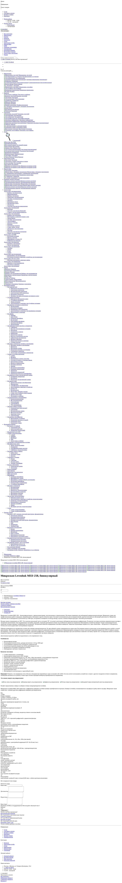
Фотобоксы (14, 378)
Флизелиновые (15, 324)
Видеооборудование (9, 51)
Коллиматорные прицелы (18, 517)
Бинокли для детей (21, 96)
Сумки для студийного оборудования (21, 393)
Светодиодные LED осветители (20, 293)
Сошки (9, 252)
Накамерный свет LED (13, 432)
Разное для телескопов (13, 233)
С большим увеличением (27, 106)
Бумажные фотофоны (17, 318)
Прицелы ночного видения (29, 187)
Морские (13, 102)
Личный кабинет (9, 856)
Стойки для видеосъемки (14, 433)
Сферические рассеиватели (18, 337)
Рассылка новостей (9, 860)
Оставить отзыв (5, 582)
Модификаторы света (13, 444)
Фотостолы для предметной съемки (21, 379)
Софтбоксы (14, 327)
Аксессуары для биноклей (11, 207)
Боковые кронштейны (17, 530)
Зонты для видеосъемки (17, 445)
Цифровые (15, 81)
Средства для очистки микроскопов (17, 206)
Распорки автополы (16, 364)
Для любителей (18, 117)
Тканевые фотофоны (16, 322)
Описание (7, 609)
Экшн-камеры (18, 279)
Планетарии (16, 270)
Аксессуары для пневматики (12, 261)
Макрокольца (14, 384)
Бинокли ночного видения (28, 181)
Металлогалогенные (16, 412)
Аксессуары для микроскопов (12, 191)
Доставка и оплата (9, 13)
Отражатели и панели (17, 331)
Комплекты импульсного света (19, 299)
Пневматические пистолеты (19, 541)
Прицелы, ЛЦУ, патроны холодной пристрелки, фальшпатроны (25, 514)
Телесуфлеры (11, 470)
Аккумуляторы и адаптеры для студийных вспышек (25, 303)
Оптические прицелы (17, 515)
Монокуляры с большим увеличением (38, 172)
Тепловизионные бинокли (28, 182)
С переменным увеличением (30, 173)
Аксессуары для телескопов (12, 213)
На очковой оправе (21, 145)
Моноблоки (14, 532)
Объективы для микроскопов (15, 197)
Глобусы (12, 278)
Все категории (8, 34)
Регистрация (10, 25)
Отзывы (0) (7, 612)
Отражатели (14, 447)
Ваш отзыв (4, 804)
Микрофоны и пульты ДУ (14, 239)
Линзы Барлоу (11, 218)
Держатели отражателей (17, 372)
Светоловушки (15, 402)
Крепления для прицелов (14, 527)
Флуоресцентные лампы (17, 411)
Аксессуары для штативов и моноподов (22, 352)
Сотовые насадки (15, 342)
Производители (8, 837)
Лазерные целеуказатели (18, 518)
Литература (10, 204)
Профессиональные (22, 105)
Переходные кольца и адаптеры (19, 340)
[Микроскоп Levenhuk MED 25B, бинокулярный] (18, 563)
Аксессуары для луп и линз (12, 258)
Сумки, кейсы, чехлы (13, 227)
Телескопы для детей (23, 114)
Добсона (12, 124)
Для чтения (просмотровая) (29, 149)
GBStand (13, 436)
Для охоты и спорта (22, 161)
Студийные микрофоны (17, 484)
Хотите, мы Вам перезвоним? (19, 59)
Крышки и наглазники (13, 243)
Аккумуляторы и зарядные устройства (21, 387)
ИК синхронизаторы (16, 400)
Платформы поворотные (18, 376)
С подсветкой (16, 140)
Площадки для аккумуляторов (19, 500)
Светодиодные (15, 415)
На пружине (14, 320)
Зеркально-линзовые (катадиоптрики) (38, 123)
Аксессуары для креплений (12, 246)
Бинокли (6, 38)
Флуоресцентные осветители (19, 291)
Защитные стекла (15, 414)
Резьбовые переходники (17, 369)
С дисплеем (15, 85)
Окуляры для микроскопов (14, 198)
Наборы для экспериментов (29, 273)
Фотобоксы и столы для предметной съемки (19, 375)
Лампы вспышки (15, 302)
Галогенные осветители (17, 290)
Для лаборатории (20, 78)
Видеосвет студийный (13, 426)
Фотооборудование (9, 50)
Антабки (9, 248)
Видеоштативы (15, 487)
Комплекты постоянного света (19, 288)
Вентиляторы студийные (18, 418)
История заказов (8, 857)
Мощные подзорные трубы (28, 166)
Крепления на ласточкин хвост (19, 536)
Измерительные (19, 154)
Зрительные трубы (9, 42)
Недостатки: (4, 797)
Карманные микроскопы (27, 90)
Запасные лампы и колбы (14, 406)
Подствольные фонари (13, 547)
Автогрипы (14, 467)
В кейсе (12, 91)
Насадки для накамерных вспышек (20, 328)
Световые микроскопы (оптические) (36, 79)
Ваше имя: (4, 785)
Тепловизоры (8, 48)
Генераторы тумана (16, 423)
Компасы (13, 269)
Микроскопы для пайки (26, 87)
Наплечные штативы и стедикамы (20, 349)
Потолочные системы (17, 361)
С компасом (15, 176)
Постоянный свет (12, 287)
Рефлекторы (14, 333)
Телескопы (7, 40)
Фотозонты (14, 330)
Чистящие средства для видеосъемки (21, 506)
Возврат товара (8, 835)
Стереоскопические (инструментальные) (40, 82)
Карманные (15, 152)
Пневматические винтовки (18, 539)
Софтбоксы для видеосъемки (19, 450)
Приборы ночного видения (11, 179)
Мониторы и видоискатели (15, 472)
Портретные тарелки (16, 334)
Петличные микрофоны (17, 481)
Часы (10, 276)
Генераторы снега (16, 421)
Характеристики (8, 611)
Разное (6, 54)
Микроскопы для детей (25, 75)
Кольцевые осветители (17, 294)
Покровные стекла (12, 201)
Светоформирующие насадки (19, 448)
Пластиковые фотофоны (17, 321)
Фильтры (9, 224)
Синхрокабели (15, 403)
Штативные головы (16, 348)
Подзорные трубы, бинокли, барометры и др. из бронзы (23, 550)
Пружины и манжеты (13, 264)
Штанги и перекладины (17, 363)
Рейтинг (3, 807)
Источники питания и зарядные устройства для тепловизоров (24, 257)
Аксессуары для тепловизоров (12, 254)
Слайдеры (13, 460)
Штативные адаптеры (17, 493)
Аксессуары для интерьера (11, 266)
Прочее (6, 37)
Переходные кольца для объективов (21, 382)
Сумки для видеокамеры (18, 509)
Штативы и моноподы (13, 485)
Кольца (13, 529)
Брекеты (13, 455)
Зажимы (13, 366)
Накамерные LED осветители (19, 309)
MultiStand (13, 438)
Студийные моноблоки (17, 300)
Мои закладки (8, 859)
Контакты (7, 16)
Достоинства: (4, 791)
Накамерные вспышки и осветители (17, 305)
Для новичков (17, 115)
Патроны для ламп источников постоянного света (25, 296)
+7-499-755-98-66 (9, 62)
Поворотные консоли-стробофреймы (21, 373)
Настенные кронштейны (18, 367)
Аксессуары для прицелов (11, 242)
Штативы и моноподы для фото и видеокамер (20, 343)
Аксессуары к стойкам (17, 441)
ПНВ (5, 45)
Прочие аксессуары (16, 394)
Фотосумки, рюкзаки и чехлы (19, 391)
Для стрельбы (17, 163)
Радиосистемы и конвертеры (19, 482)
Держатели (14, 370)
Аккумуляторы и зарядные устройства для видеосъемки (26, 499)
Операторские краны (17, 466)
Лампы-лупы (16, 148)
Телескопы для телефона (26, 130)
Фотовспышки (15, 306)
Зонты (11, 282)
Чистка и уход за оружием (18, 545)
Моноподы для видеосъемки (19, 490)
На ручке (13, 142)
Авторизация (11, 26)
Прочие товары (8, 512)
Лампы (13, 505)
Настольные (16, 146)
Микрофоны (10, 475)
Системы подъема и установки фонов (21, 360)
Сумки (9, 508)
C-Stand (13, 435)
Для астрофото (11, 221)
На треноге (15, 164)
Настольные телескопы (25, 129)
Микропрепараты (12, 194)
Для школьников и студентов (30, 76)
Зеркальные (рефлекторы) (27, 121)
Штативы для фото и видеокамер (20, 345)
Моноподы (14, 346)
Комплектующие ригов (17, 497)
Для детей (14, 160)
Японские (14, 111)
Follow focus (14, 452)
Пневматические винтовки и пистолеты (18, 538)
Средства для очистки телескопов (16, 231)
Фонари (12, 272)
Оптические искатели (13, 225)
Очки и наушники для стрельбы (16, 548)
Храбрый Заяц (15, 526)
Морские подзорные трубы (28, 167)
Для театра (15, 97)
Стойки (13, 355)
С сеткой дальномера (23, 178)
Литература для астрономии (15, 228)
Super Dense (14, 317)
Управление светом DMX (18, 430)
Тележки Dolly (15, 461)
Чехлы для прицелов (13, 245)
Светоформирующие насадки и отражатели (19, 325)
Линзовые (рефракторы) (26, 120)
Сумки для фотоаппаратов (18, 511)
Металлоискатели (21, 281)
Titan (12, 439)
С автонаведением (21, 126)
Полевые (13, 103)
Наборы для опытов (13, 195)
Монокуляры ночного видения (32, 185)
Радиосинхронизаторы (17, 399)
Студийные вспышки (13, 297)
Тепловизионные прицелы (28, 188)
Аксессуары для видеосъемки (15, 496)
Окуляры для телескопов (14, 219)
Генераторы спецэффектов (14, 417)
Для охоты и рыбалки (24, 94)
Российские (15, 109)
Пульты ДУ (14, 388)
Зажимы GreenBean (16, 503)
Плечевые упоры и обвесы (14, 451)
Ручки (9, 251)
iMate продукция (12, 473)
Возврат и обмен (8, 14)
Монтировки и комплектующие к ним (18, 216)
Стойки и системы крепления (15, 354)
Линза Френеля (18, 157)
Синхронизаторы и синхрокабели (16, 397)
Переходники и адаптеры (18, 312)
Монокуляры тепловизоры (28, 184)
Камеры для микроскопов (14, 193)
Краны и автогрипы (13, 464)
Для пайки (15, 155)
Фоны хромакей (11, 469)
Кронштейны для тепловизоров (16, 255)
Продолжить (4, 810)
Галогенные (14, 409)
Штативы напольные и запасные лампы (18, 260)
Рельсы (13, 458)
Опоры (9, 249)
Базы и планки (15, 533)
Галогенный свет (15, 427)
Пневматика (14, 524)
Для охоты (14, 170)
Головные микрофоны (17, 476)
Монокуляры (7, 44)
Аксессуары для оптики (11, 53)
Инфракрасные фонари (13, 240)
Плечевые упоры (15, 454)
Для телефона (17, 88)
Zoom (10, 108)
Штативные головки (16, 494)
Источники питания (13, 236)
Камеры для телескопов (14, 215)
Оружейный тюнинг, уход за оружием (18, 542)
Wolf (12, 523)
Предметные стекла (12, 203)
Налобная (14, 143)
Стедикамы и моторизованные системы (18, 442)
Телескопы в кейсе (21, 127)
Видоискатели (15, 390)
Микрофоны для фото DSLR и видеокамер (23, 479)
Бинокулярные (18, 84)
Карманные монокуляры (26, 175)
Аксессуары (7, 190)
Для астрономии (19, 99)
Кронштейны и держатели (18, 502)
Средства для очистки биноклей (16, 210)
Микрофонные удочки (17, 478)
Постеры (9, 230)
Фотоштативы (15, 488)
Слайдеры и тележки (13, 457)
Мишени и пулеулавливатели (15, 263)
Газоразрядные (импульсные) (19, 408)
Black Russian (14, 521)
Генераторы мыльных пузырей (19, 420)
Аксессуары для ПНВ (10, 234)
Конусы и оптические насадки (19, 336)
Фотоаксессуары (12, 381)
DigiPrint (13, 315)
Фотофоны (10, 314)
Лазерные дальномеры (10, 47)
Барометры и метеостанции (29, 275)
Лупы (5, 41)
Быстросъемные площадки (18, 491)
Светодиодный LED (16, 429)
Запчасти (9, 200)
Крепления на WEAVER (17, 535)
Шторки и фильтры (16, 339)
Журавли (13, 357)
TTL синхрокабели (16, 405)
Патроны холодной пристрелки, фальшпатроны (24, 520)
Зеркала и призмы (12, 222)
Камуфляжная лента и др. (18, 544)
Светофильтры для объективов (19, 385)
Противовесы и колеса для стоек (20, 358)
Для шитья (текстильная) (27, 151)
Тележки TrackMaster (16, 463)
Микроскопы (7, 35)
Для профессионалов (23, 118)
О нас (5, 11)
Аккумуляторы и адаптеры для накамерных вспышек (26, 311)
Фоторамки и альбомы (17, 396)
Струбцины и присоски (17, 351)
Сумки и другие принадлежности (16, 212)
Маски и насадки (12, 237)
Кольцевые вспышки (16, 308)
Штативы (10, 209)
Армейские (15, 100)
